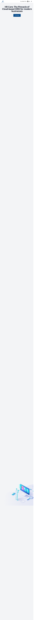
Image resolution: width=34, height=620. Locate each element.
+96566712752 (24, 1)
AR (29, 1)
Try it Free (17, 15)
